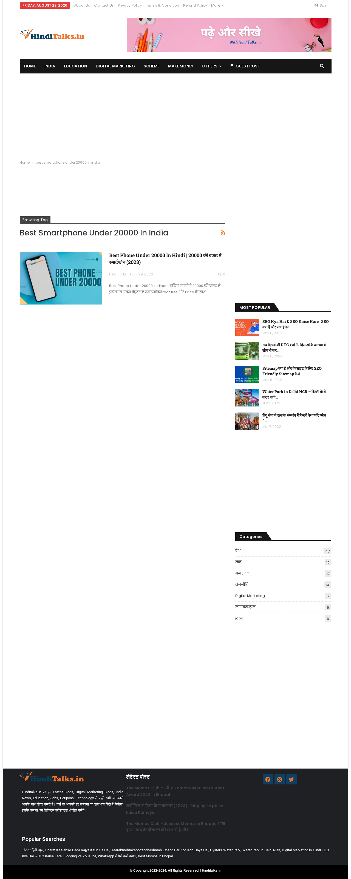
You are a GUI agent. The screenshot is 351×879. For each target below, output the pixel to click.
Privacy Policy (130, 5)
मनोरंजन (242, 573)
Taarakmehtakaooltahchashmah (136, 850)
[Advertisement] (175, 114)
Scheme (151, 66)
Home (30, 66)
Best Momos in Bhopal (155, 856)
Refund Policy (195, 5)
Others (209, 66)
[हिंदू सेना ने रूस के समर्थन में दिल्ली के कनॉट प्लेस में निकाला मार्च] (247, 421)
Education (75, 66)
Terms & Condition (162, 5)
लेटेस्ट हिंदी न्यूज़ (33, 850)
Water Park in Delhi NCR (261, 850)
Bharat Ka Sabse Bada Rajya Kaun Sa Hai (77, 850)
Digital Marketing (115, 66)
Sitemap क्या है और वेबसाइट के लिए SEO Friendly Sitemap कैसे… (292, 371)
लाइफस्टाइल (245, 607)
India (49, 66)
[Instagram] (279, 779)
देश (237, 550)
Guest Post (248, 66)
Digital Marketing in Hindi (301, 850)
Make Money (180, 66)
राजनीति (241, 584)
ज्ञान (238, 562)
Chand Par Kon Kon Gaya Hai (185, 850)
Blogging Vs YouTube (79, 856)
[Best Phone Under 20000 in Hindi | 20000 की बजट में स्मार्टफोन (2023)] (61, 278)
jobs (239, 618)
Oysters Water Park (225, 850)
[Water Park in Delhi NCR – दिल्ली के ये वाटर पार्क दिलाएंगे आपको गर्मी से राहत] (247, 397)
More (216, 5)
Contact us (104, 5)
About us (82, 5)
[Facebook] (268, 779)
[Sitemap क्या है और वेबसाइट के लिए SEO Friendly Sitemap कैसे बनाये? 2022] (247, 374)
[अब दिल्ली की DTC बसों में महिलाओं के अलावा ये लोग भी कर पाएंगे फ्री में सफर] (247, 351)
